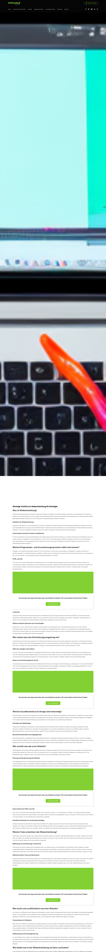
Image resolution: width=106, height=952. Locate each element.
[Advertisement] (53, 488)
